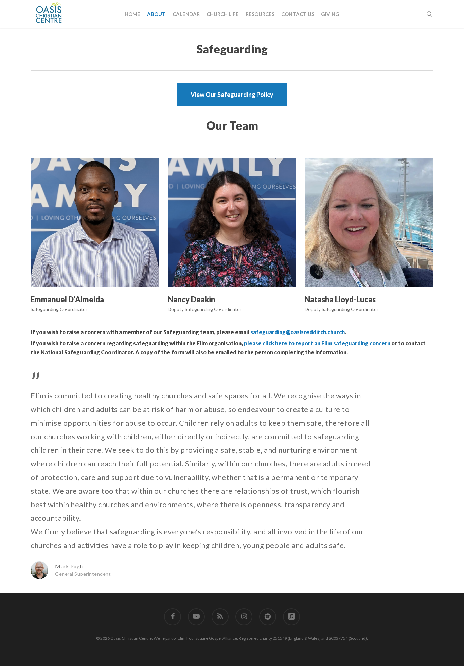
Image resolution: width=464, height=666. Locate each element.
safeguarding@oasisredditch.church (297, 332)
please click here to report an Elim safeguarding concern (317, 343)
